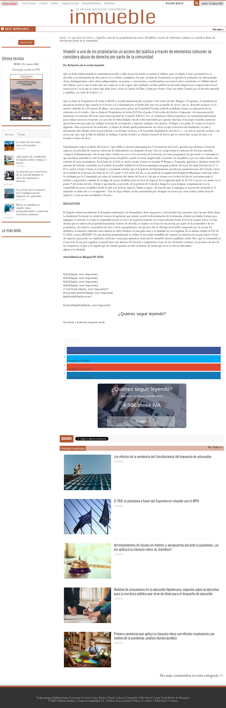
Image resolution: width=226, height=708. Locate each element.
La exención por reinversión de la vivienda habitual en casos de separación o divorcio (31, 176)
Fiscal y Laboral (116, 697)
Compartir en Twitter (78, 360)
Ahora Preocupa (29, 3)
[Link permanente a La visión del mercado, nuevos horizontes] (9, 146)
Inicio (63, 37)
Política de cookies (142, 700)
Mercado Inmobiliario (91, 3)
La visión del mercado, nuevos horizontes (28, 144)
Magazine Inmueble (70, 3)
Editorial (54, 3)
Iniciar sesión (26, 42)
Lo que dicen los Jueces (81, 37)
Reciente (9, 134)
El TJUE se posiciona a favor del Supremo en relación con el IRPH (156, 501)
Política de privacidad (118, 700)
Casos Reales (99, 697)
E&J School (146, 697)
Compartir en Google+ (79, 369)
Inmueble (132, 697)
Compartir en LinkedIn (79, 377)
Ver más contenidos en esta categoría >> (191, 675)
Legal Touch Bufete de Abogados (172, 697)
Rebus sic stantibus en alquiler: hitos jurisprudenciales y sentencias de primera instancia (32, 209)
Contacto (173, 700)
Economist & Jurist (79, 697)
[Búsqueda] (196, 3)
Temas (21, 134)
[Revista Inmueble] (113, 16)
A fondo (42, 3)
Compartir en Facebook (79, 352)
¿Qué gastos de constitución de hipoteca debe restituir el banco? (31, 159)
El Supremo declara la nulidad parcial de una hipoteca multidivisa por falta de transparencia (82, 28)
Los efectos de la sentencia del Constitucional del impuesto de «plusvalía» (163, 456)
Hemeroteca (109, 3)
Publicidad (160, 700)
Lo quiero (71, 342)
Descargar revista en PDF (26, 69)
